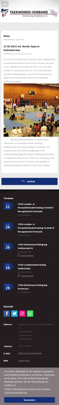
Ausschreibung (27, 255)
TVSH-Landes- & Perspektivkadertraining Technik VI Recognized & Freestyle (36, 228)
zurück (31, 181)
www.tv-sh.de (24, 360)
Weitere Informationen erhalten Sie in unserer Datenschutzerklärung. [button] (28, 391)
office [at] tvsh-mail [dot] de (29, 353)
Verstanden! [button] (29, 400)
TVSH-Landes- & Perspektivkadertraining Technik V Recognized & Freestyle (36, 208)
